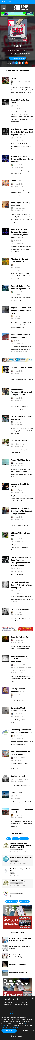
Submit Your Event (11, 901)
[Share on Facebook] (13, 63)
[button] (17, 1036)
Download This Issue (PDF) (17, 58)
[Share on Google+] (19, 63)
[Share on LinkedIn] (23, 63)
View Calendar (24, 901)
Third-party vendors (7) (16, 1014)
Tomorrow (15, 838)
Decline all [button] (25, 1031)
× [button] (33, 998)
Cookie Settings (5, 1027)
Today (8, 838)
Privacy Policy (15, 1027)
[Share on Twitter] (16, 63)
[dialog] (17, 1018)
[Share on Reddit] (26, 63)
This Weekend (24, 838)
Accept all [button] (9, 1031)
